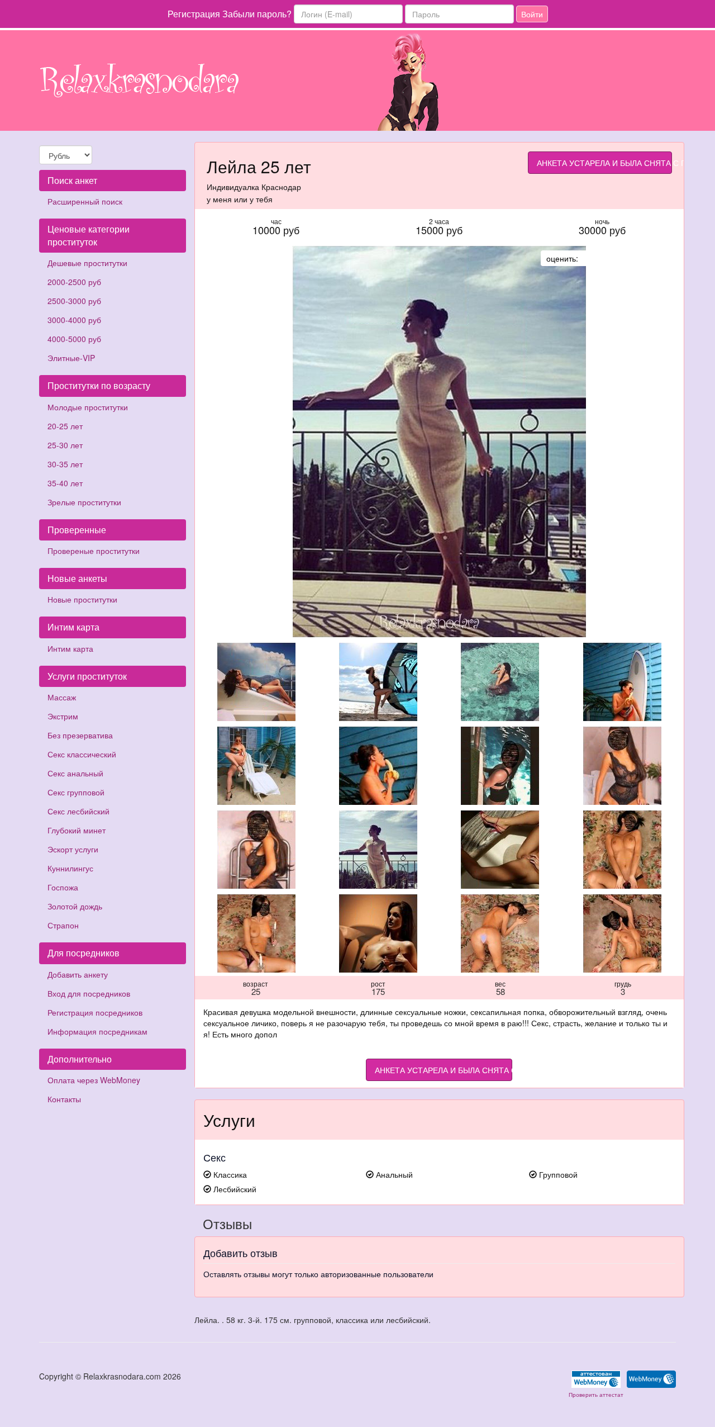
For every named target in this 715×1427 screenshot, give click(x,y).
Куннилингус (70, 868)
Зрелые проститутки (84, 502)
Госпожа (62, 887)
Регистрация (194, 13)
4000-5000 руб (74, 338)
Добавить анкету (77, 974)
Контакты (64, 1098)
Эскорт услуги (72, 849)
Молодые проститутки (87, 407)
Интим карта (70, 648)
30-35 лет (65, 464)
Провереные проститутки (93, 550)
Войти (532, 14)
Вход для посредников (88, 993)
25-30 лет (65, 445)
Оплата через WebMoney (93, 1079)
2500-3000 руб (74, 300)
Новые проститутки (82, 599)
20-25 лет (65, 426)
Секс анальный (75, 773)
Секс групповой (75, 792)
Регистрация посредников (94, 1012)
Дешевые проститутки (87, 262)
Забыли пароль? (257, 13)
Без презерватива (80, 735)
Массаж (61, 697)
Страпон (63, 925)
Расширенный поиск (84, 201)
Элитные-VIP (71, 357)
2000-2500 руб (74, 281)
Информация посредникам (97, 1031)
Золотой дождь (74, 906)
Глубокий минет (76, 830)
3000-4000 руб (74, 319)
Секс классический (81, 754)
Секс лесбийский (78, 811)
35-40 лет (65, 483)
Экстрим (62, 716)
